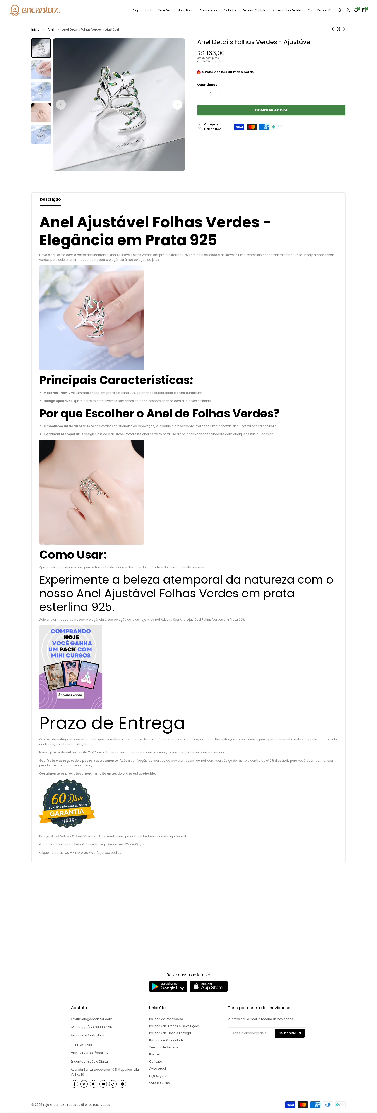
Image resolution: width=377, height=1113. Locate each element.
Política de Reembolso (166, 1019)
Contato (155, 1061)
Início (35, 29)
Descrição (50, 199)
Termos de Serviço (163, 1047)
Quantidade (207, 84)
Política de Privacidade (166, 1040)
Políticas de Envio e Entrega (170, 1033)
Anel (51, 29)
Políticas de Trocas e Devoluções (174, 1026)
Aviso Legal (157, 1068)
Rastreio (155, 1054)
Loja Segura (158, 1075)
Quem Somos (159, 1082)
